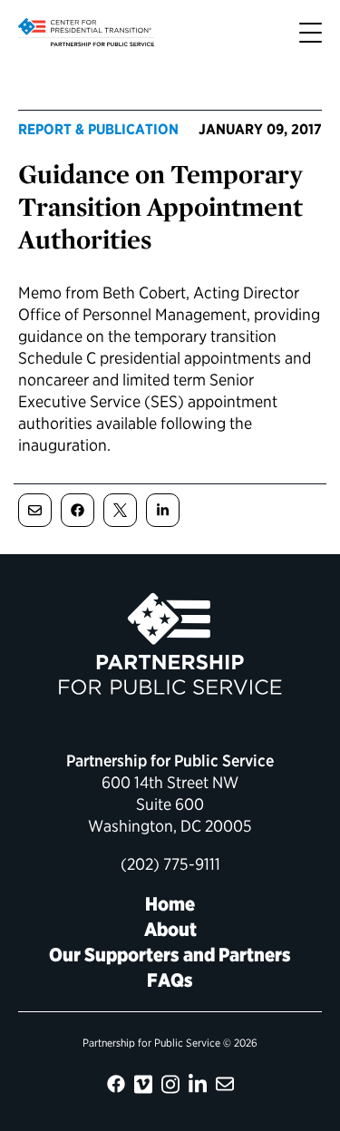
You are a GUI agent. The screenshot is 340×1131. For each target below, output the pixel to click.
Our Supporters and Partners (170, 954)
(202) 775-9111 (170, 863)
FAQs (170, 980)
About (170, 929)
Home (170, 903)
